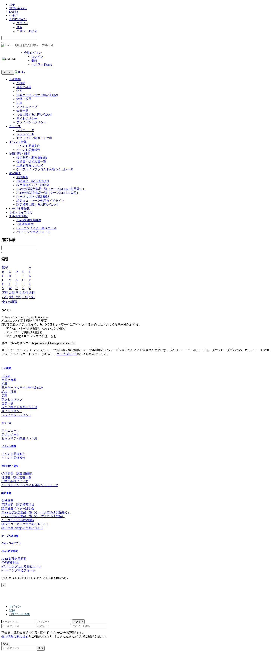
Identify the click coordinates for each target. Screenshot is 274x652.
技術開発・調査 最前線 (31, 157)
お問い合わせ (18, 8)
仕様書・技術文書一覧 (31, 161)
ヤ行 (18, 297)
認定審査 (15, 173)
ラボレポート (25, 134)
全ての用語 (9, 301)
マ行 (12, 297)
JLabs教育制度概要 (28, 220)
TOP (12, 4)
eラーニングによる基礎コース (36, 228)
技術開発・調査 (19, 153)
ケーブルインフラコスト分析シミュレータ (44, 169)
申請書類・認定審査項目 (32, 181)
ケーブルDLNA (66, 354)
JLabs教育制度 (18, 216)
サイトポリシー (26, 118)
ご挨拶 (20, 83)
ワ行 (32, 297)
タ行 (25, 292)
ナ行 (32, 292)
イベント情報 (18, 141)
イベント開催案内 (28, 145)
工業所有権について (29, 165)
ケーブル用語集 (19, 208)
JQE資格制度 (25, 224)
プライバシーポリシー (31, 122)
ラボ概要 (15, 79)
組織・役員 (23, 98)
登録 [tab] (12, 610)
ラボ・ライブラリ (21, 212)
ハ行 (5, 297)
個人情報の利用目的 (14, 636)
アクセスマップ (26, 106)
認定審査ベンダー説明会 (32, 185)
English (13, 11)
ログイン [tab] (15, 606)
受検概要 (22, 177)
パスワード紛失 (26, 31)
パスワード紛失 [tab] (19, 614)
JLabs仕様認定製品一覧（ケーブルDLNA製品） (48, 192)
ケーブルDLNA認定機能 (32, 196)
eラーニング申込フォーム (33, 231)
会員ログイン (18, 19)
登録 (19, 27)
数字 (5, 267)
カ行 (12, 292)
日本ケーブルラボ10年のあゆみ (37, 95)
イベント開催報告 (28, 149)
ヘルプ (13, 15)
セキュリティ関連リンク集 (34, 138)
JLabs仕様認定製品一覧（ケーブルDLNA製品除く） (51, 188)
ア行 (5, 292)
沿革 (19, 91)
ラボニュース (25, 130)
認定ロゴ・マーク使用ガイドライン (40, 200)
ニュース (15, 126)
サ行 (18, 292)
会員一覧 (22, 110)
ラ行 (25, 297)
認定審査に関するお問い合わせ (37, 204)
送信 (40, 648)
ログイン (22, 23)
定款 (19, 102)
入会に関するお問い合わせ (34, 114)
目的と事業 (23, 87)
